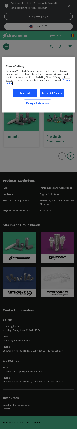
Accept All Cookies (52, 93)
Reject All (25, 93)
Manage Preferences (37, 103)
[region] (38, 85)
